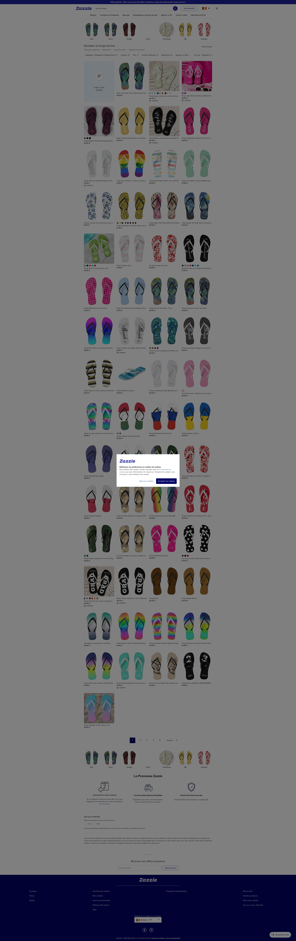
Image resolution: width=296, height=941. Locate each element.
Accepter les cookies (166, 481)
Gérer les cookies (146, 481)
